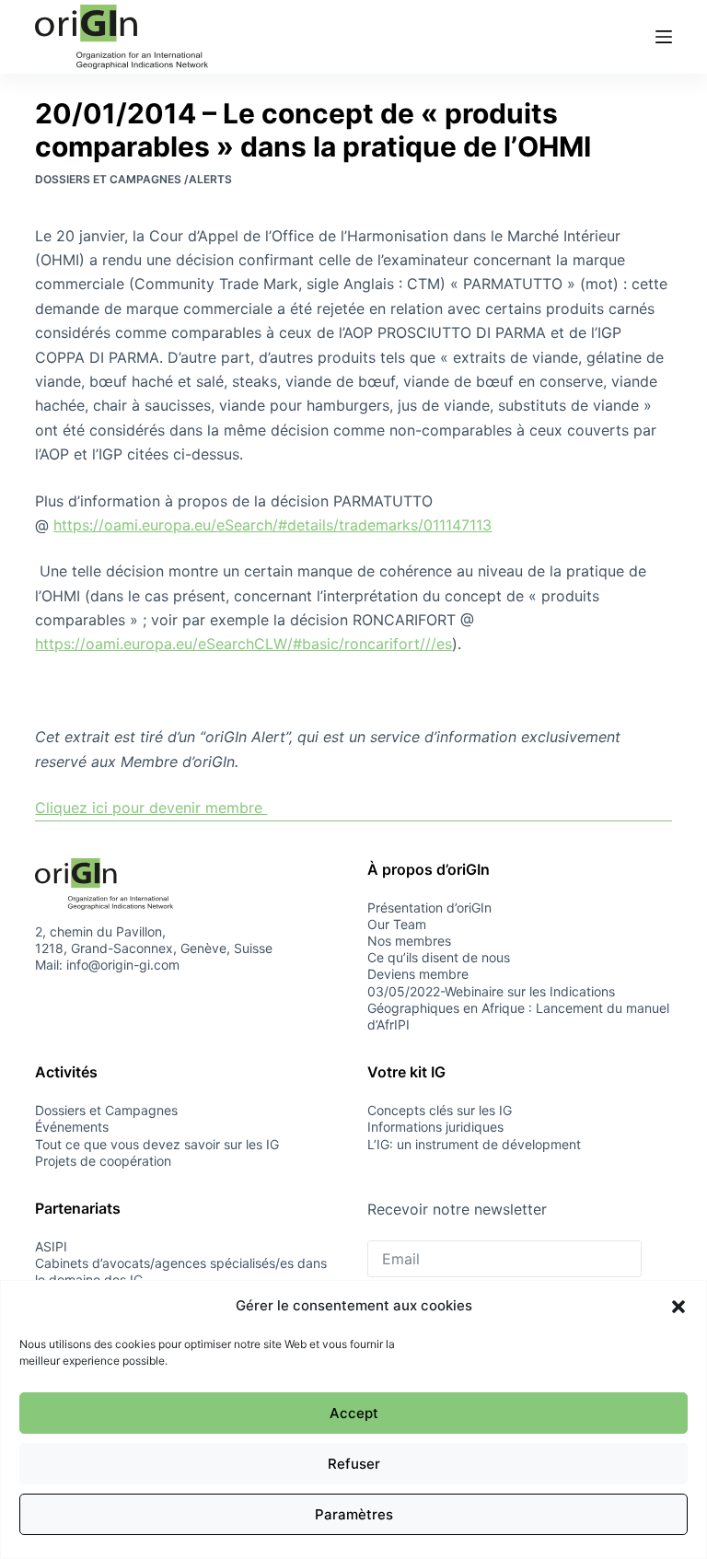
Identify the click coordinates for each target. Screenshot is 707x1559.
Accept (354, 1413)
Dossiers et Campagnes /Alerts (133, 179)
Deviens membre (418, 974)
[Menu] (663, 37)
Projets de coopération (103, 1161)
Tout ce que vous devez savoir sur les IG (157, 1144)
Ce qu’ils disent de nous (438, 957)
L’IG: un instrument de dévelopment (474, 1144)
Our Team (396, 924)
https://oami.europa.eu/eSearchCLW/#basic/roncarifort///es (243, 643)
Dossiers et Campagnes (106, 1110)
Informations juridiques (435, 1126)
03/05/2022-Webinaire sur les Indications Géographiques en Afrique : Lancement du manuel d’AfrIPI (518, 1007)
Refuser (354, 1463)
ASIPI (51, 1246)
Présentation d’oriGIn (429, 907)
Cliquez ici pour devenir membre (151, 807)
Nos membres (409, 940)
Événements (72, 1126)
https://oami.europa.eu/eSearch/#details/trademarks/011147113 (272, 525)
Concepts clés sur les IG (439, 1110)
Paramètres (354, 1514)
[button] (678, 1306)
